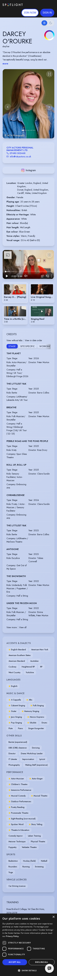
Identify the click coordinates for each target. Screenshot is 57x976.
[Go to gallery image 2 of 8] (25, 130)
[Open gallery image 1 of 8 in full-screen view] (28, 103)
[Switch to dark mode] (47, 22)
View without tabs (14, 340)
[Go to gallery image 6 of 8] (31, 130)
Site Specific (27, 346)
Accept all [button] (15, 962)
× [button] (53, 917)
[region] (28, 264)
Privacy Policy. (12, 936)
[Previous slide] (8, 107)
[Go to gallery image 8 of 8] (34, 130)
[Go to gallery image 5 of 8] (30, 130)
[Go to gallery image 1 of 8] (23, 130)
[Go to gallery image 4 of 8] (28, 130)
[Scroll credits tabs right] (48, 346)
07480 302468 (17, 153)
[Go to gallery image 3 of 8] (26, 130)
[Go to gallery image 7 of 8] (33, 130)
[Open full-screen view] (49, 74)
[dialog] (28, 945)
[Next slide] (49, 107)
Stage (12, 346)
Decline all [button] (41, 962)
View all (22, 627)
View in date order (33, 340)
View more (11, 627)
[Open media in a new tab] (42, 276)
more (5, 63)
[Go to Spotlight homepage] (12, 5)
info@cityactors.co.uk (20, 156)
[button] (47, 13)
